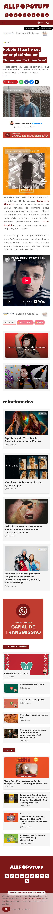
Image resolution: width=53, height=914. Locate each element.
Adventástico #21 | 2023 (16, 673)
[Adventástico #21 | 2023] (26, 664)
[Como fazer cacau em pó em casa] (11, 718)
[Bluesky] (31, 82)
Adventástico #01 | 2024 (32, 685)
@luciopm (38, 123)
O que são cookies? (21, 909)
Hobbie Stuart (26, 322)
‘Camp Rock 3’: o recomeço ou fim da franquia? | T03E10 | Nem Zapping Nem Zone (25, 782)
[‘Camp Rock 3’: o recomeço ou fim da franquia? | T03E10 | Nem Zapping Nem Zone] (26, 767)
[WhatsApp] (21, 82)
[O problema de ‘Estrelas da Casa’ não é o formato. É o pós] (26, 423)
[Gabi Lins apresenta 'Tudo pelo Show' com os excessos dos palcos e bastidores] (26, 511)
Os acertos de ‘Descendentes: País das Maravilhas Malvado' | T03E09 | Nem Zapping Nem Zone (33, 819)
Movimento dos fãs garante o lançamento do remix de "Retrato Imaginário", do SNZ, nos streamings (22, 578)
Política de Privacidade (32, 898)
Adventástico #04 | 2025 (32, 700)
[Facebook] (26, 82)
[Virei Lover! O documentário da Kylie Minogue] (26, 467)
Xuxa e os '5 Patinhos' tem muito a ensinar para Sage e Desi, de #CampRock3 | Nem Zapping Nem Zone (33, 799)
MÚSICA (40, 322)
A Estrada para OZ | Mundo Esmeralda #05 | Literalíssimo (33, 837)
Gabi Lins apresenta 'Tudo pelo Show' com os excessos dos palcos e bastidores (23, 529)
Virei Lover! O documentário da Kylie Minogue (23, 484)
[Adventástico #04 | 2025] (11, 703)
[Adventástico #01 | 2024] (11, 688)
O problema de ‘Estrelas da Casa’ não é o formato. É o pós (23, 439)
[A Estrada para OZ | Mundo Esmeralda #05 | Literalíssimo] (11, 838)
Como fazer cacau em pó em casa (34, 716)
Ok (6, 909)
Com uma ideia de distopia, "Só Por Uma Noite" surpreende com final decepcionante (33, 733)
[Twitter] (37, 82)
